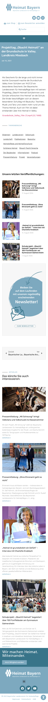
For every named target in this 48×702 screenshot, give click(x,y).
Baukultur (31, 139)
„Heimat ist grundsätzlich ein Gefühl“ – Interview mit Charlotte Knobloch (33, 227)
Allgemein (6, 135)
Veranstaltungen (33, 157)
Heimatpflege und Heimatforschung (17, 144)
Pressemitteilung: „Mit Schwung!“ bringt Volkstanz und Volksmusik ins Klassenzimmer (33, 187)
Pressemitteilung (10, 157)
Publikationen (20, 139)
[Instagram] (43, 18)
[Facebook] (34, 18)
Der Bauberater (9, 153)
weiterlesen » (6, 438)
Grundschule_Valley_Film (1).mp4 (21, 116)
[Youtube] (38, 18)
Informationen (23, 153)
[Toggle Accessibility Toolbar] (43, 697)
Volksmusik (29, 135)
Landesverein (17, 135)
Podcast (34, 153)
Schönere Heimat (10, 148)
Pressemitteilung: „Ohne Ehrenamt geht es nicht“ (32, 205)
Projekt (22, 157)
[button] (24, 38)
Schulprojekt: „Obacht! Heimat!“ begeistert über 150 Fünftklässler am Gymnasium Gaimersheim (33, 249)
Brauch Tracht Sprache (28, 148)
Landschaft (8, 139)
